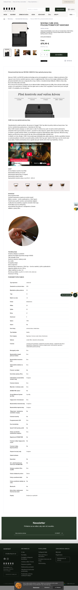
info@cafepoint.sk (10, 554)
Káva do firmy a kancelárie (19, 2)
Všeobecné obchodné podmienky (27, 570)
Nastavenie (36, 587)
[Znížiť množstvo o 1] (42, 55)
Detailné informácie (46, 36)
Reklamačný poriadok (27, 567)
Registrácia (59, 555)
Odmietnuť (46, 587)
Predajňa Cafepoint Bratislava (27, 558)
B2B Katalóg (41, 563)
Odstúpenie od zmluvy (61, 559)
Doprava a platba (26, 564)
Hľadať (47, 9)
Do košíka (58, 55)
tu (49, 584)
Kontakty (24, 555)
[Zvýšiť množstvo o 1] (47, 55)
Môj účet (58, 552)
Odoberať (57, 533)
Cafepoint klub (7, 2)
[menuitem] (6, 14)
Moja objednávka (32, 2)
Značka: (44, 28)
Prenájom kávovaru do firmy (44, 560)
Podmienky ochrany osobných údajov (27, 574)
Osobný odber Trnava (27, 562)
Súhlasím (58, 587)
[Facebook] (5, 558)
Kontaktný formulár (11, 574)
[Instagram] (8, 558)
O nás (23, 552)
